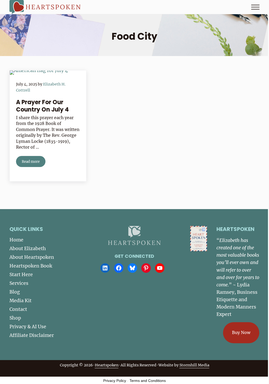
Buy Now (241, 332)
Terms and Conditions (148, 380)
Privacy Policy (114, 380)
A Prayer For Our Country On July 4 (42, 106)
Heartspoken (106, 365)
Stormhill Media (194, 365)
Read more (33, 162)
